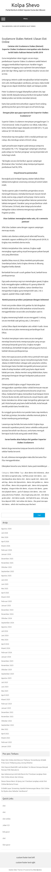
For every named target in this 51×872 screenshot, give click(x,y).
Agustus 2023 (6, 678)
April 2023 (5, 695)
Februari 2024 (6, 652)
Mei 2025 (4, 588)
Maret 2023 (5, 699)
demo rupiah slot (32, 479)
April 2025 (5, 593)
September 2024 (7, 623)
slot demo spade (18, 498)
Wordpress (37, 870)
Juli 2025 (4, 580)
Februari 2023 (6, 704)
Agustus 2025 (6, 576)
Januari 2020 (6, 746)
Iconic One (13, 870)
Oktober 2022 (6, 721)
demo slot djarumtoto (17, 482)
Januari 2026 (6, 554)
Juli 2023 (4, 682)
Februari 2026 (6, 550)
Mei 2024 (4, 640)
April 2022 (5, 734)
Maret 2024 (5, 648)
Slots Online (14, 473)
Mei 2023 (4, 691)
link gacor (6, 832)
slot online (6, 819)
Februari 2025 (6, 601)
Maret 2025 (5, 597)
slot (4, 806)
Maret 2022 (5, 738)
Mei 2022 (4, 729)
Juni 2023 (4, 687)
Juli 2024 (4, 631)
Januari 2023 (6, 708)
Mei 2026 (4, 537)
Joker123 (6, 825)
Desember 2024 (7, 610)
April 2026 (5, 541)
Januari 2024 (6, 657)
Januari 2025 (6, 605)
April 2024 (5, 644)
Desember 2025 (7, 558)
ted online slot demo (24, 501)
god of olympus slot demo (28, 492)
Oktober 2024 (6, 618)
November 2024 (7, 614)
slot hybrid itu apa (33, 498)
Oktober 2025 (6, 567)
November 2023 (7, 665)
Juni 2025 (4, 584)
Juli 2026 (4, 533)
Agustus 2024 (6, 627)
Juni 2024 (4, 635)
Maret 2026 (5, 546)
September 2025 (7, 571)
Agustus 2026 (6, 529)
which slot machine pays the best (23, 504)
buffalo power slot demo (32, 476)
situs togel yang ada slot (30, 495)
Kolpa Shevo (25, 5)
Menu (25, 19)
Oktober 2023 (6, 669)
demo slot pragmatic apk (21, 485)
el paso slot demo (35, 488)
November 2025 (7, 563)
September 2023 (7, 674)
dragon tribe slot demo (18, 488)
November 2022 (7, 716)
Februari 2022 (6, 742)
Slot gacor (6, 845)
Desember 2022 (7, 712)
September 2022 (7, 725)
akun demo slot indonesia (34, 473)
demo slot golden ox (35, 482)
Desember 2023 (7, 661)
